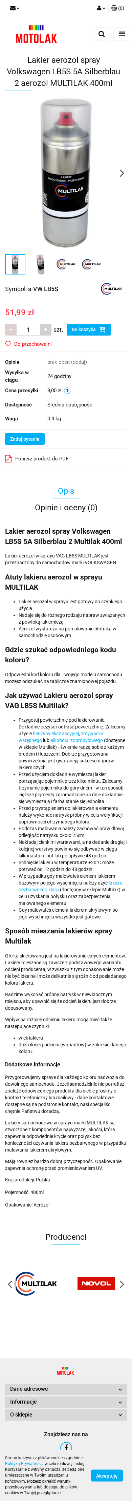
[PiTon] (96, 1283)
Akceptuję (107, 1476)
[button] (117, 8)
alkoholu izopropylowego (76, 740)
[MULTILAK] (111, 288)
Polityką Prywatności (24, 1463)
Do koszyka (84, 329)
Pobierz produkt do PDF (41, 459)
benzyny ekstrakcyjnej (56, 733)
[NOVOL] (35, 1283)
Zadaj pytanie (25, 439)
